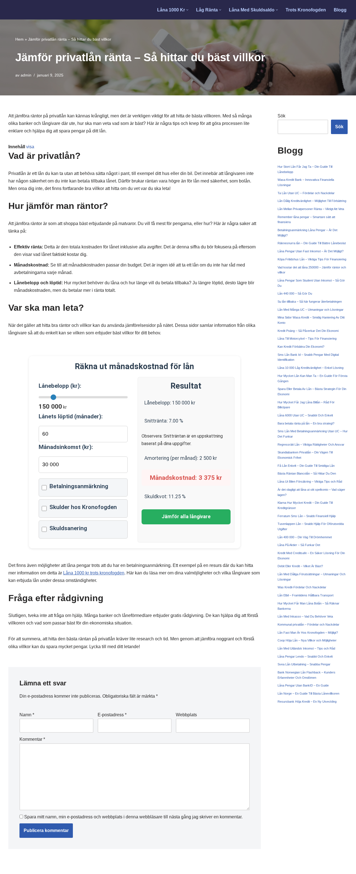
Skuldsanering (68, 528)
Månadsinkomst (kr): (66, 447)
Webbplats (186, 714)
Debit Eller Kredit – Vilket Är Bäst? (300, 566)
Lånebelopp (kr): (60, 385)
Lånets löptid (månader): (71, 416)
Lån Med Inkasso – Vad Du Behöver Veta (305, 616)
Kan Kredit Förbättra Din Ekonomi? (301, 346)
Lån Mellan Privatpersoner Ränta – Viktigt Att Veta (311, 209)
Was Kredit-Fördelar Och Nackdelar (302, 587)
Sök (281, 115)
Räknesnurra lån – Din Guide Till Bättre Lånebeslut (312, 243)
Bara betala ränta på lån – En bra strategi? (306, 423)
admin (26, 75)
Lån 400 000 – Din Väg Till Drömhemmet (305, 537)
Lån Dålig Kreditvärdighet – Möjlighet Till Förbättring (312, 201)
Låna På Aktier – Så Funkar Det (299, 545)
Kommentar (32, 739)
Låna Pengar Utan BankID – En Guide (303, 685)
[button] (187, 10)
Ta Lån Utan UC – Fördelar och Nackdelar (306, 193)
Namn (26, 714)
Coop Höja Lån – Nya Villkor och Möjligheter (307, 640)
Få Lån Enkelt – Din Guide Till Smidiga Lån (306, 465)
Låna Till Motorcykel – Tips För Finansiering (307, 338)
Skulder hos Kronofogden (83, 507)
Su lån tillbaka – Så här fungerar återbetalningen (310, 301)
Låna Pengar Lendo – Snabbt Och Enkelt (305, 656)
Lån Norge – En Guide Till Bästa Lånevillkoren (308, 693)
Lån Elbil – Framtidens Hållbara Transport (305, 595)
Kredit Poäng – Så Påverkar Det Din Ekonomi (308, 330)
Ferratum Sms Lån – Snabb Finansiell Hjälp (307, 516)
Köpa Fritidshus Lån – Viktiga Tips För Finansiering (312, 259)
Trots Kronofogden (306, 10)
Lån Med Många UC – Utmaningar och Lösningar (310, 309)
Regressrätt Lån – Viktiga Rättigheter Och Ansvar (311, 444)
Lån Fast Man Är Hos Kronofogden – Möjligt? (308, 632)
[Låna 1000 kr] (29, 9)
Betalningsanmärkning (79, 486)
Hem (19, 39)
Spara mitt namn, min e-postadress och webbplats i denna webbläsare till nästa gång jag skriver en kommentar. (133, 816)
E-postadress (112, 714)
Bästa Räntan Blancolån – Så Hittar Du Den (307, 473)
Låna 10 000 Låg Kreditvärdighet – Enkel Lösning (310, 367)
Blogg (340, 10)
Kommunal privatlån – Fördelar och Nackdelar (308, 624)
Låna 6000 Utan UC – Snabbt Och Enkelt (305, 415)
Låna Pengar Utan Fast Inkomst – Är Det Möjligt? (310, 251)
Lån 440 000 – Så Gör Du (295, 293)
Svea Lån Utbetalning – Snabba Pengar (304, 664)
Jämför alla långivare (186, 516)
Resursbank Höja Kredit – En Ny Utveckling (307, 701)
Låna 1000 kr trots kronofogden (93, 573)
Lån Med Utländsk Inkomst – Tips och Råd (306, 648)
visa (30, 146)
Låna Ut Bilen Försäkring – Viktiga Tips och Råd (310, 481)
